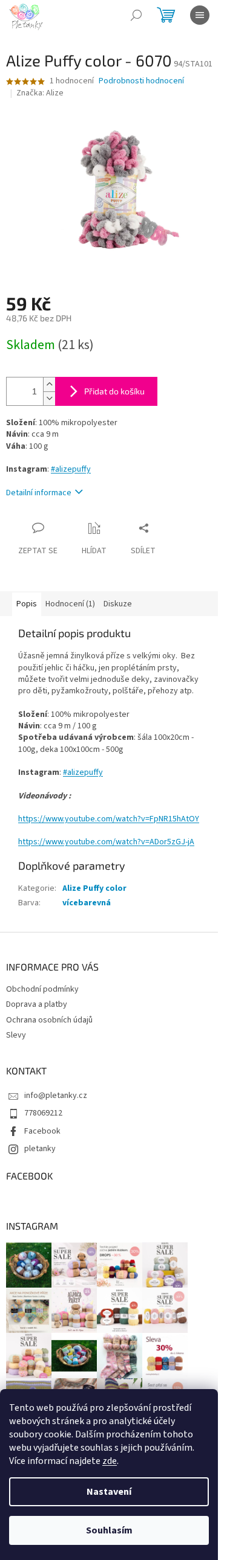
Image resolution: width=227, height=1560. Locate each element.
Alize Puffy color (94, 888)
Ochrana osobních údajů (49, 1020)
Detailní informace (38, 493)
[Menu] (200, 15)
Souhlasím (109, 1530)
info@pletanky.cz (55, 1096)
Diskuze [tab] (118, 604)
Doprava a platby (36, 1004)
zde (109, 1461)
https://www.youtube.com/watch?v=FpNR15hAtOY (108, 819)
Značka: (40, 93)
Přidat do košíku (114, 391)
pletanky (40, 1149)
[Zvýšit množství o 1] (49, 384)
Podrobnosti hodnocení (141, 81)
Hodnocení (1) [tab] (70, 604)
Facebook (42, 1131)
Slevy (16, 1035)
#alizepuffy (71, 469)
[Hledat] (136, 15)
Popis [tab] (26, 604)
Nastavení (109, 1491)
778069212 (43, 1113)
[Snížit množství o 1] (49, 398)
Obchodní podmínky (42, 989)
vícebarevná (86, 903)
